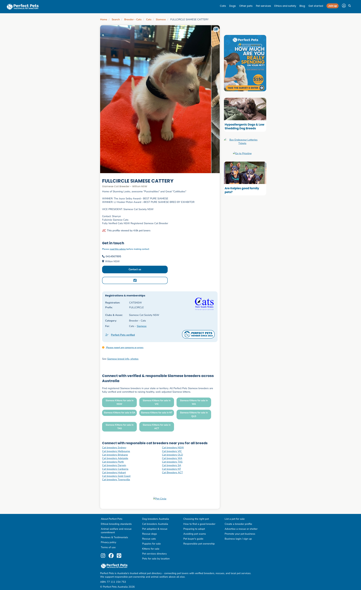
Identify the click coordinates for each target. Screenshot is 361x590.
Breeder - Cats (133, 19)
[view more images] (160, 99)
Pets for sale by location (156, 558)
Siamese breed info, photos (122, 359)
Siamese (161, 19)
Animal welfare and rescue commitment (116, 530)
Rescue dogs (149, 533)
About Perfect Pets (111, 519)
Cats (223, 6)
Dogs (232, 6)
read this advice (118, 249)
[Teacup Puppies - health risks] (245, 63)
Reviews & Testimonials (114, 537)
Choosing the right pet (196, 519)
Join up (332, 5)
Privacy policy (108, 542)
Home (103, 19)
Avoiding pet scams (194, 533)
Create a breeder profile (238, 524)
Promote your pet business (240, 533)
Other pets (246, 6)
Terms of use (108, 547)
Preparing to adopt (194, 529)
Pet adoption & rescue (154, 529)
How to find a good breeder (199, 524)
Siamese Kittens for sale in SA (119, 412)
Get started (315, 6)
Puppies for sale (151, 543)
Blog (302, 6)
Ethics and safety (285, 6)
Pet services (263, 6)
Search (116, 19)
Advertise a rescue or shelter (241, 529)
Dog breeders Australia (155, 519)
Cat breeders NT (171, 469)
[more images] (216, 29)
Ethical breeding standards (116, 524)
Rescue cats (149, 538)
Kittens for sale (150, 548)
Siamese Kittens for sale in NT (156, 412)
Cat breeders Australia (155, 524)
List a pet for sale (235, 519)
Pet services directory (154, 553)
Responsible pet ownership (199, 543)
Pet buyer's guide (193, 538)
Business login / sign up (238, 538)
